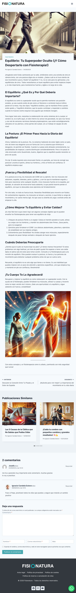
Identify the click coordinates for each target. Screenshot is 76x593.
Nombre (6, 541)
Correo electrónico (35, 541)
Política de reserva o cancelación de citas (38, 576)
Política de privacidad (35, 572)
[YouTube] (43, 588)
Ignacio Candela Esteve (15, 69)
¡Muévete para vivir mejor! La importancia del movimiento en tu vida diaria (57, 382)
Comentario (7, 512)
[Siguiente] (70, 423)
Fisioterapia (9, 57)
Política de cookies (52, 572)
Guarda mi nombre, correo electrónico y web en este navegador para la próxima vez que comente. (37, 547)
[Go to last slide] (5, 423)
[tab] (34, 445)
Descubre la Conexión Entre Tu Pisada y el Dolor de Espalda (18, 382)
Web (54, 541)
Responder (69, 466)
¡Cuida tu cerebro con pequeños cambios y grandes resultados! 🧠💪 (56, 432)
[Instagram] (38, 588)
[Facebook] (33, 588)
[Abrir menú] (72, 3)
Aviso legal (21, 572)
